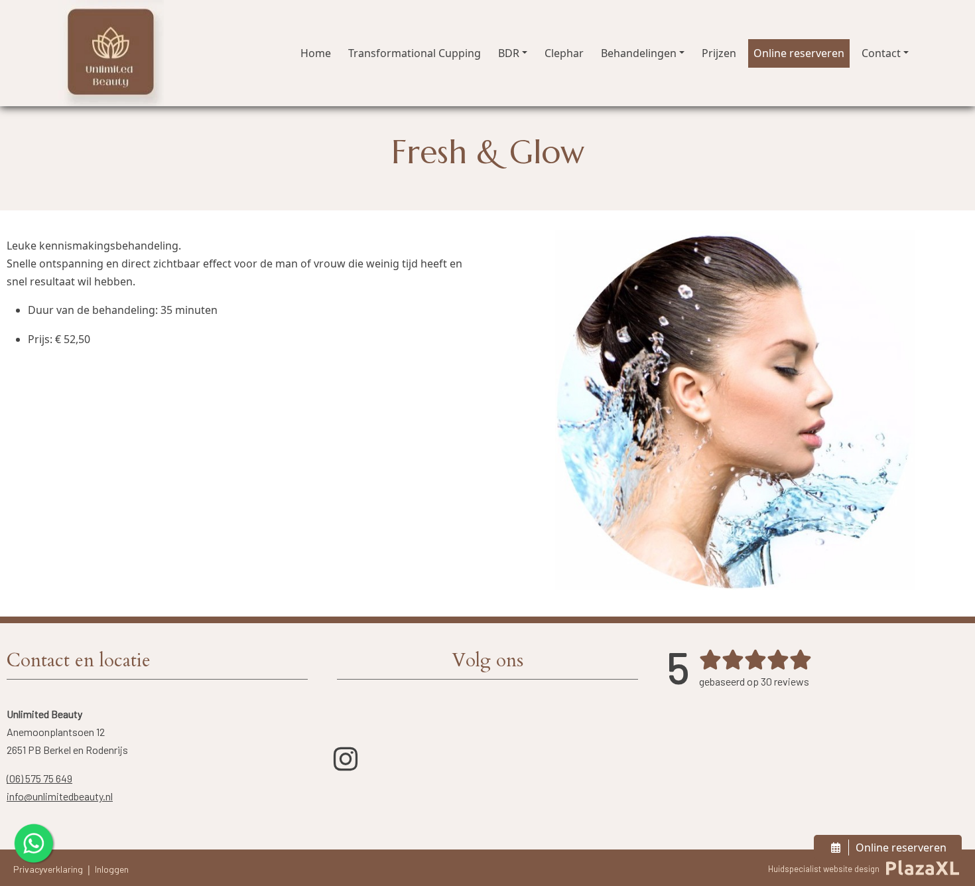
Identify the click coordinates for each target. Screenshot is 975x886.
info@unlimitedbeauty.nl (60, 796)
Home (315, 53)
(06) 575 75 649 (39, 778)
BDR (508, 53)
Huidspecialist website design (823, 868)
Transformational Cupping (414, 53)
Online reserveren (798, 53)
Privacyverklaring (48, 869)
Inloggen (112, 869)
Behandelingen (639, 53)
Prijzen (719, 53)
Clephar (564, 53)
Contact (881, 53)
